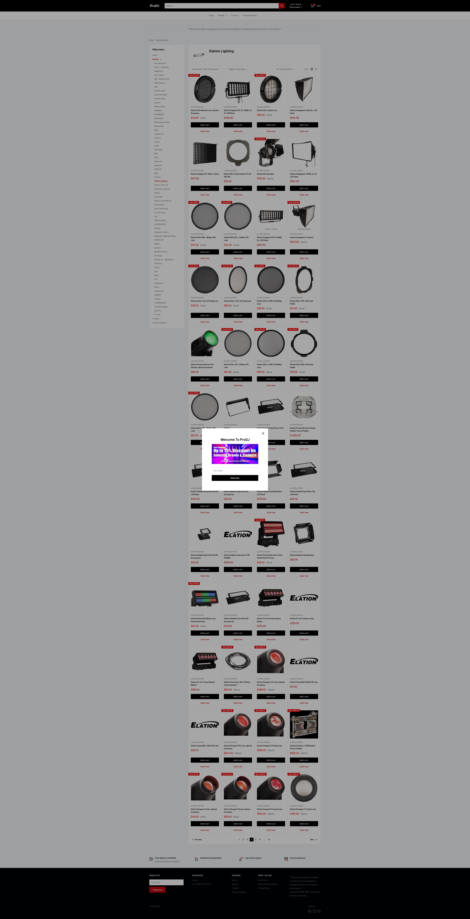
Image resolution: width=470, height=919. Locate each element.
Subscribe (235, 478)
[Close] (263, 433)
